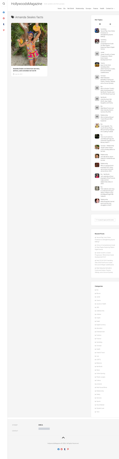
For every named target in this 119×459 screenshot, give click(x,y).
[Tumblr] (4, 24)
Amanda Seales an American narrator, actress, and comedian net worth (26, 70)
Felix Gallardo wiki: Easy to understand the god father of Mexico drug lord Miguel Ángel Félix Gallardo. (107, 192)
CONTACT (15, 431)
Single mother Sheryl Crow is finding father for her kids (108, 149)
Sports (98, 401)
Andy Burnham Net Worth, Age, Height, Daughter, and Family (107, 101)
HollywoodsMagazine (26, 4)
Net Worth (70, 8)
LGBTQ (99, 359)
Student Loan (100, 408)
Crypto (98, 318)
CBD (98, 307)
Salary (98, 394)
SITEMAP (15, 425)
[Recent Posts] (100, 24)
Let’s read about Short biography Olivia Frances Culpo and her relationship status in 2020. (108, 180)
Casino (103, 63)
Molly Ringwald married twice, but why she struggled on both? (107, 203)
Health (102, 8)
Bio (64, 8)
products (99, 384)
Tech (98, 412)
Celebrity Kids (100, 311)
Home (60, 8)
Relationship (80, 8)
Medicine (99, 363)
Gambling (103, 29)
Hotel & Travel (100, 352)
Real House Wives (102, 387)
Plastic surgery (101, 377)
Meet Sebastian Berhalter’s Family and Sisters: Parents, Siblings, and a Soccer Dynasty (104, 270)
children (99, 314)
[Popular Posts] (110, 24)
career (102, 52)
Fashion (99, 335)
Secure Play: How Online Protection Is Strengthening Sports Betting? (105, 239)
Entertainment (101, 331)
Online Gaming (101, 373)
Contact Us (109, 8)
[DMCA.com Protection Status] (44, 429)
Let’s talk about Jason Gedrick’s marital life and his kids (108, 158)
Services (99, 398)
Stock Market (100, 405)
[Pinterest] (4, 30)
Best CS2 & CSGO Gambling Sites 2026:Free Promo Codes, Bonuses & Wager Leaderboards (108, 68)
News (98, 370)
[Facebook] (4, 12)
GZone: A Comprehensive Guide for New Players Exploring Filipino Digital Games (107, 45)
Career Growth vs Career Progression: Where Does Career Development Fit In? (104, 255)
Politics (99, 380)
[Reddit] (4, 18)
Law (98, 356)
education (99, 328)
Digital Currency (101, 324)
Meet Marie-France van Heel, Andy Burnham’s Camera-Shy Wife (107, 110)
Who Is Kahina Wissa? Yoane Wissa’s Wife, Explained (107, 119)
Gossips (88, 8)
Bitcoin (99, 293)
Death (98, 321)
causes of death (101, 304)
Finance (95, 8)
